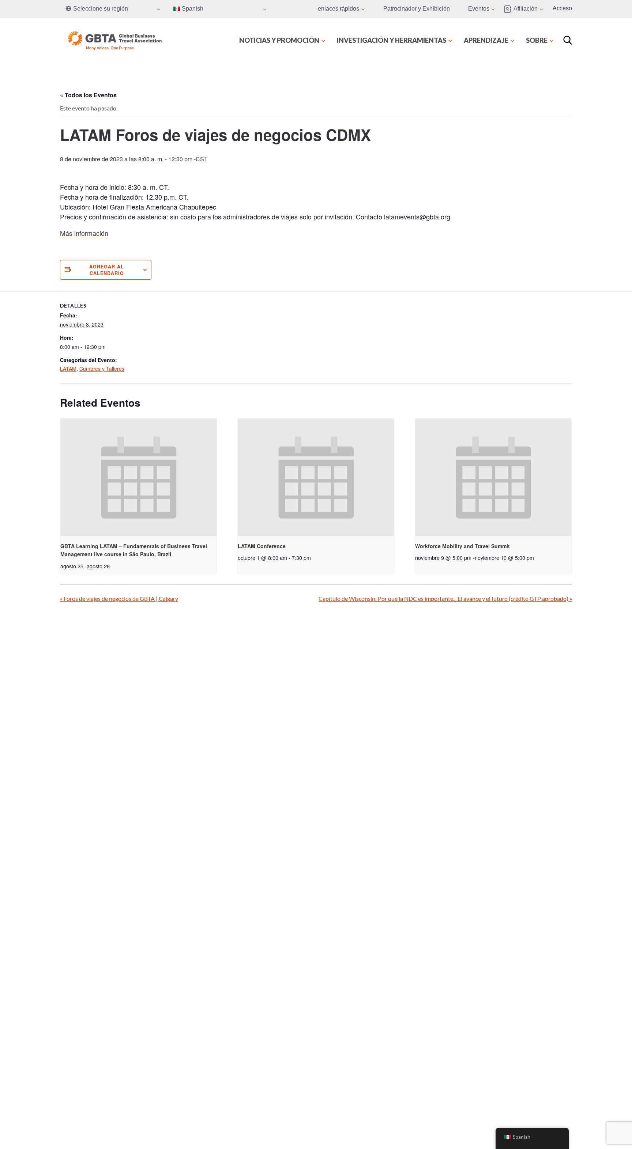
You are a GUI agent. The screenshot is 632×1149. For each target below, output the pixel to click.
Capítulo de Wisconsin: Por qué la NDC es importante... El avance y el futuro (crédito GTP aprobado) (445, 598)
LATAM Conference (262, 546)
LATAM (68, 368)
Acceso (562, 8)
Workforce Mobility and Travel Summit (462, 546)
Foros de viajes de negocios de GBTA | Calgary (119, 598)
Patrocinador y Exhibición (416, 8)
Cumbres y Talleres (101, 368)
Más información (84, 233)
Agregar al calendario (106, 269)
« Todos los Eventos (88, 95)
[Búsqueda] (567, 40)
